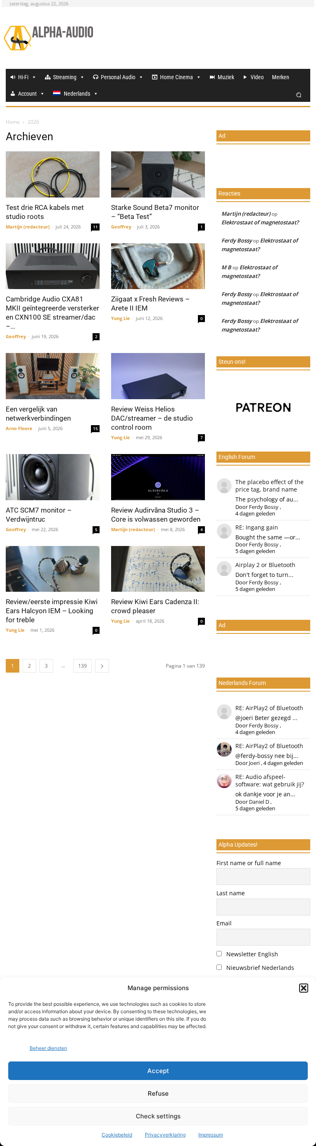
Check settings (158, 1116)
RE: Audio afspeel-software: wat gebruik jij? (269, 780)
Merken (280, 77)
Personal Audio (118, 77)
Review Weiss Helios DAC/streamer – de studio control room (152, 418)
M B (226, 267)
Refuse (158, 1093)
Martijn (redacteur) (28, 227)
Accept (158, 1071)
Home (13, 121)
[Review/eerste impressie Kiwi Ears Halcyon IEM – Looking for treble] (53, 569)
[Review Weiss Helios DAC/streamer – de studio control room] (158, 376)
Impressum (210, 1135)
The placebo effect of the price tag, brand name (269, 485)
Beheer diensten (48, 1048)
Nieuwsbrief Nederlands (259, 968)
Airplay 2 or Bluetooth (265, 565)
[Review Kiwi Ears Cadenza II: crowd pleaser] (158, 569)
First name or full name (248, 863)
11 (95, 227)
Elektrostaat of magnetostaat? (260, 222)
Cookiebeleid (117, 1135)
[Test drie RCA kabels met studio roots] (53, 174)
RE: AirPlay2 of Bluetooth (269, 708)
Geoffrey (121, 227)
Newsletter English (251, 954)
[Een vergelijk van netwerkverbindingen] (53, 376)
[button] (304, 988)
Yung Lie (120, 318)
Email (224, 923)
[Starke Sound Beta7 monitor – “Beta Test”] (158, 174)
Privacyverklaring (165, 1135)
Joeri (254, 763)
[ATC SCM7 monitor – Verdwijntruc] (53, 477)
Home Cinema (176, 77)
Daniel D (259, 801)
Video (257, 77)
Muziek (226, 77)
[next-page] (102, 666)
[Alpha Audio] (48, 38)
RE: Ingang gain (256, 527)
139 (82, 665)
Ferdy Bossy (236, 240)
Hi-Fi (23, 77)
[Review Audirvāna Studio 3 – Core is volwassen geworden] (158, 477)
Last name (230, 893)
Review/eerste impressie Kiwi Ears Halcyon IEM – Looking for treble (52, 611)
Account (27, 93)
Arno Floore (19, 428)
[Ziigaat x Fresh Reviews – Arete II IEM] (158, 266)
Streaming (65, 77)
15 (95, 428)
